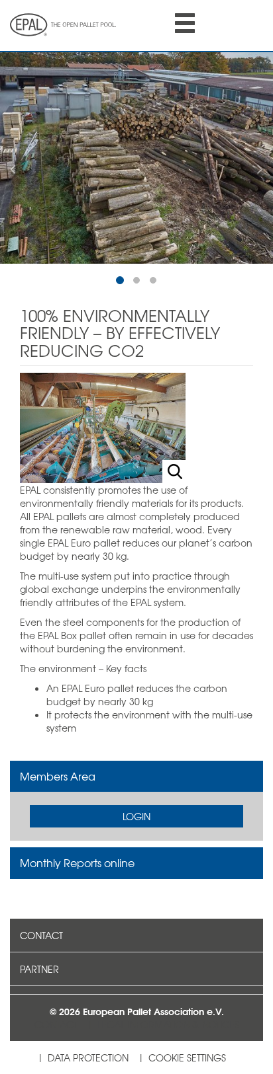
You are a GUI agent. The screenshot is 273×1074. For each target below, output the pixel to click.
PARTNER (39, 969)
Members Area (57, 776)
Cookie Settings (187, 1057)
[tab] (136, 776)
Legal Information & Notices (168, 1024)
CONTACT (41, 935)
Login (136, 816)
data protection (88, 1057)
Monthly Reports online (77, 862)
